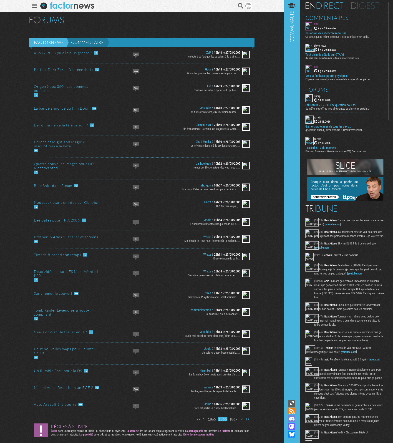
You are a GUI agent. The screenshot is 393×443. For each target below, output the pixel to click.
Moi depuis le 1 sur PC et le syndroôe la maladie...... (212, 240)
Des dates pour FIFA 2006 (57, 220)
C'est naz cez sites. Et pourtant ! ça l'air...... (217, 90)
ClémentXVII (203, 125)
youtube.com (332, 224)
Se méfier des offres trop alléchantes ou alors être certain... (337, 108)
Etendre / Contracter (291, 403)
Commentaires (326, 17)
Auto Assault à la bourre (55, 404)
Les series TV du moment (320, 148)
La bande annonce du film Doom (62, 108)
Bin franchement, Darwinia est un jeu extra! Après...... (211, 129)
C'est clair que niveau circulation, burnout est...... (214, 275)
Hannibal (205, 370)
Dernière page (247, 418)
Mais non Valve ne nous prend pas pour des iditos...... (211, 189)
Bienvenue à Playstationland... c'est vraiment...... (214, 297)
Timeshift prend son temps (57, 255)
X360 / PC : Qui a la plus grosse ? (63, 53)
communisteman (201, 310)
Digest (365, 5)
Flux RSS (291, 411)
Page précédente (204, 418)
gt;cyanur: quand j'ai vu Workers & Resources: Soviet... (334, 130)
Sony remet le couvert (53, 293)
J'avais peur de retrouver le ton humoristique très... (333, 58)
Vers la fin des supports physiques (326, 76)
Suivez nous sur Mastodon (291, 426)
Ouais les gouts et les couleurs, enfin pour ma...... (213, 73)
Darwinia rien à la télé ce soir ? (61, 125)
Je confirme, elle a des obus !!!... (223, 314)
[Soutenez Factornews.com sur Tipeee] (345, 200)
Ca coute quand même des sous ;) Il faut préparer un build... (337, 36)
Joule (207, 348)
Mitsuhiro (205, 108)
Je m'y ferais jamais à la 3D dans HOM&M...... (215, 145)
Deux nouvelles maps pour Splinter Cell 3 (65, 351)
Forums (316, 89)
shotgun (206, 185)
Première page (198, 418)
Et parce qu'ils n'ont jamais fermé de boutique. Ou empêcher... (338, 79)
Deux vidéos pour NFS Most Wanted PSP (66, 273)
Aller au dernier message (96, 53)
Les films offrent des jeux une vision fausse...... (215, 112)
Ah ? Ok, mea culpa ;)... (228, 206)
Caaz (208, 293)
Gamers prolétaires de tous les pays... (328, 126)
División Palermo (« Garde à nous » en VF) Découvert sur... (337, 151)
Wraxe (207, 236)
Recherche (240, 6)
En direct (324, 5)
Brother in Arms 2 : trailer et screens (66, 237)
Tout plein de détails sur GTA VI (324, 54)
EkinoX (206, 202)
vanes (207, 387)
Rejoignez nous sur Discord (291, 418)
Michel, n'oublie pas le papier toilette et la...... (215, 391)
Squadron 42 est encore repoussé (325, 33)
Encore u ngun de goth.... (226, 258)
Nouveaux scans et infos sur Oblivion (67, 202)
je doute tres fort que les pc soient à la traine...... (214, 56)
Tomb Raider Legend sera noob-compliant (61, 312)
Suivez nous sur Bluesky (291, 434)
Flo (209, 86)
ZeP (208, 52)
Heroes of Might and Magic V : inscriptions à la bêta (60, 144)
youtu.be (374, 359)
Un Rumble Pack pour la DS (58, 371)
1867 (233, 419)
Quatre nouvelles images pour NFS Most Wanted (64, 166)
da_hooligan (203, 163)
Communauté (292, 199)
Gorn (208, 69)
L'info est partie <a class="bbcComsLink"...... (216, 408)
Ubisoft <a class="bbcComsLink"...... (221, 352)
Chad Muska (203, 141)
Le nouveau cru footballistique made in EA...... (215, 224)
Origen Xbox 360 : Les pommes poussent (61, 88)
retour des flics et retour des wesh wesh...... (217, 167)
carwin (317, 117)
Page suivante (241, 418)
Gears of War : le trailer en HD (60, 332)
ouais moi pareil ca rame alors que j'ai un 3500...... (212, 335)
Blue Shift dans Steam (53, 186)
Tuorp (317, 96)
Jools (207, 220)
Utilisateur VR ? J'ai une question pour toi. (331, 105)
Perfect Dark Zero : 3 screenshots (63, 70)
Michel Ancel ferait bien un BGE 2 (63, 387)
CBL (316, 24)
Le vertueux (320, 45)
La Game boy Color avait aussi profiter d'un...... (214, 374)
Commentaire (87, 42)
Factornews (49, 42)
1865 (212, 419)
